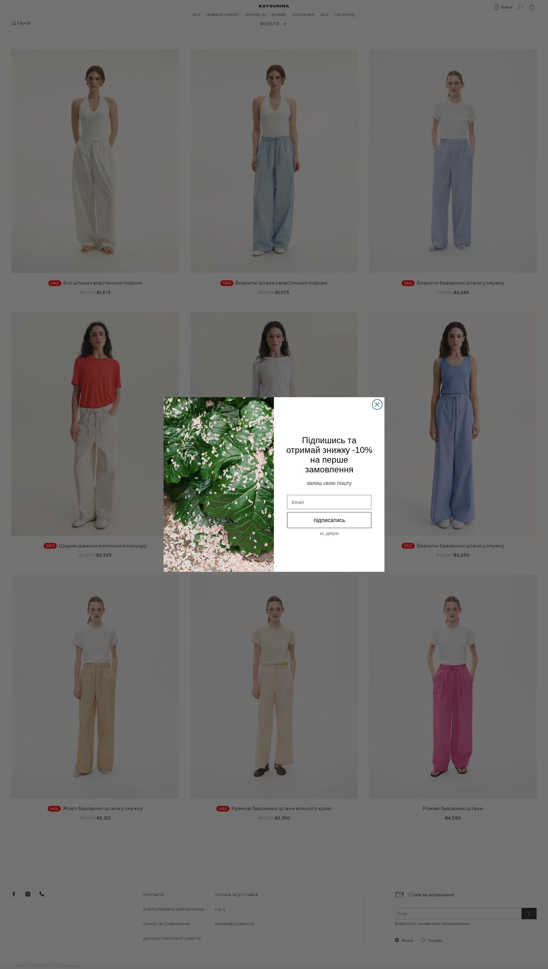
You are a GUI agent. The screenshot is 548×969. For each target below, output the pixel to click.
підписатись (329, 520)
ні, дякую (329, 533)
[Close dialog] (377, 404)
